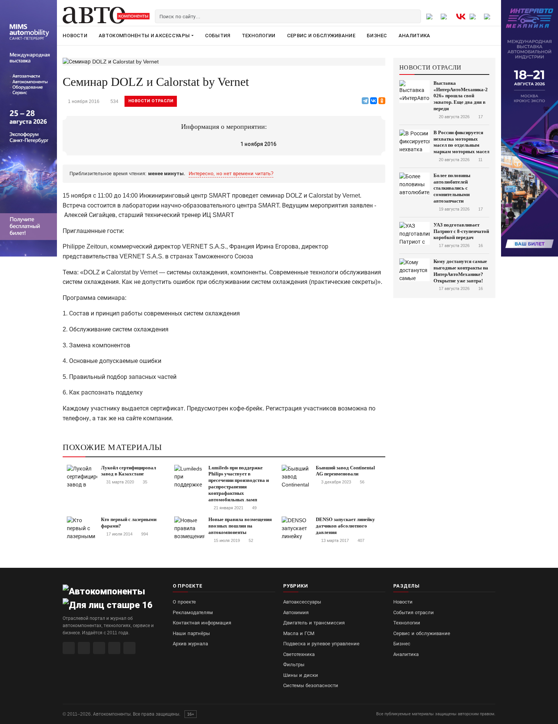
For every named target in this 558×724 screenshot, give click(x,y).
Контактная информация (202, 623)
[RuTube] (69, 648)
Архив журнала (190, 643)
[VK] (99, 648)
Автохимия (296, 612)
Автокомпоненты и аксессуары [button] (144, 35)
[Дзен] (114, 648)
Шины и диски (300, 675)
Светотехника (299, 654)
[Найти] (414, 16)
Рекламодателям (193, 612)
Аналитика (414, 35)
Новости (75, 35)
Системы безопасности (310, 685)
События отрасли (413, 612)
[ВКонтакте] (373, 100)
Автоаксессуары (302, 602)
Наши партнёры (191, 633)
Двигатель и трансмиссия (314, 623)
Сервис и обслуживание (321, 35)
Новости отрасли (150, 100)
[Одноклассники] (381, 100)
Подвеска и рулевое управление (321, 643)
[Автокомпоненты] (106, 15)
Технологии (259, 35)
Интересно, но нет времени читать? (231, 173)
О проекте (184, 602)
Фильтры (293, 664)
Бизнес (377, 35)
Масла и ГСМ (298, 633)
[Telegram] (365, 100)
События (217, 35)
